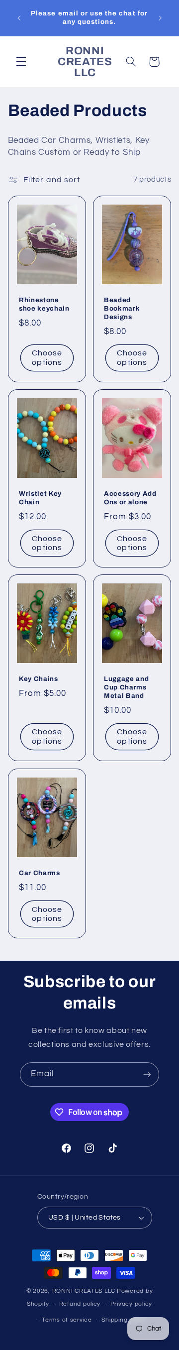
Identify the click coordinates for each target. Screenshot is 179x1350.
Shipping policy (124, 1320)
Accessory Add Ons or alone (130, 498)
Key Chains (38, 679)
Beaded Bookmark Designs (122, 308)
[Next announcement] (160, 18)
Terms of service (67, 1320)
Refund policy (80, 1304)
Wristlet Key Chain (40, 498)
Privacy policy (131, 1304)
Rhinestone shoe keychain (44, 304)
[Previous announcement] (19, 18)
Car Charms (39, 873)
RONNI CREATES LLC (84, 1291)
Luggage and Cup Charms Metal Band (126, 687)
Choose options (47, 357)
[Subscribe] (147, 1074)
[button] (20, 61)
